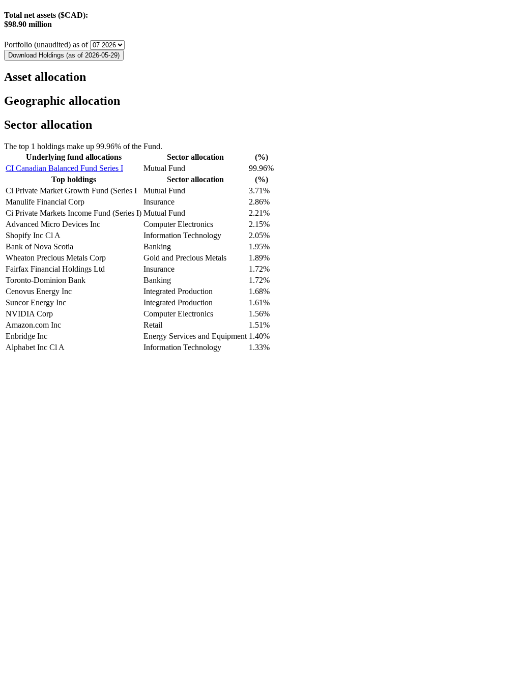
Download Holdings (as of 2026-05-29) (64, 55)
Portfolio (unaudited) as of (47, 44)
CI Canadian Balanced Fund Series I (64, 168)
